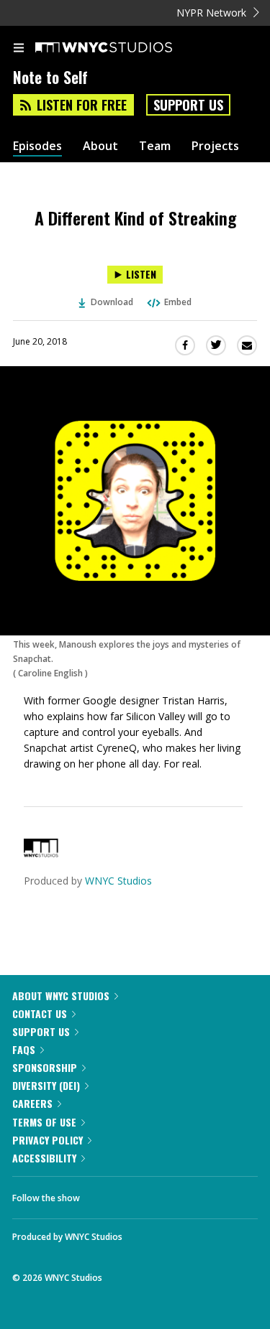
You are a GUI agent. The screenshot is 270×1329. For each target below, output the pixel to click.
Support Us (188, 104)
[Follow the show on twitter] (144, 1194)
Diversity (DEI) (46, 1085)
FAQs (23, 1049)
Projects (215, 146)
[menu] (19, 48)
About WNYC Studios (60, 995)
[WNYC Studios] (41, 853)
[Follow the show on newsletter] (183, 1194)
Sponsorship (44, 1067)
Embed (178, 302)
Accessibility (44, 1157)
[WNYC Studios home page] (121, 48)
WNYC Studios (118, 880)
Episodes (37, 146)
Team (155, 146)
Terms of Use (44, 1121)
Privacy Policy (47, 1139)
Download (112, 302)
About (100, 146)
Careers (32, 1103)
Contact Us (39, 1013)
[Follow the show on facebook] (105, 1194)
